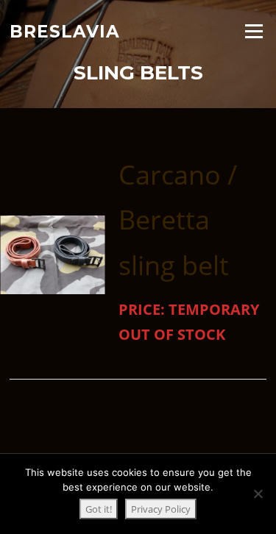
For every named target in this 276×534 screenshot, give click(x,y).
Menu (253, 31)
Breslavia (65, 31)
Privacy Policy (161, 509)
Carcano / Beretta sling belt (177, 219)
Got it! (98, 509)
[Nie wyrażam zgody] (257, 493)
